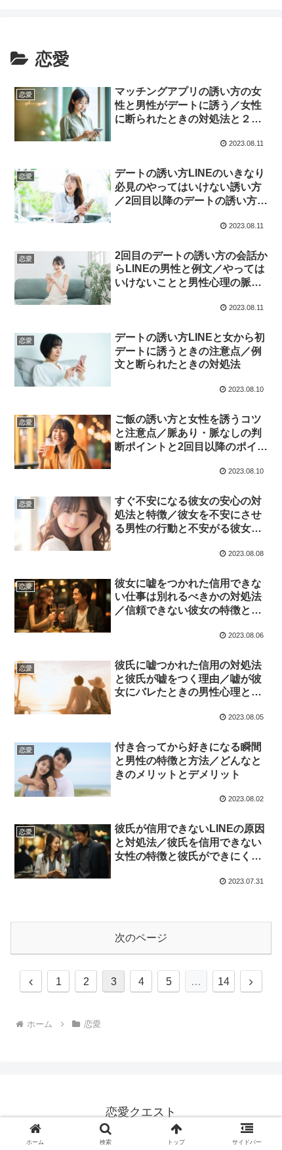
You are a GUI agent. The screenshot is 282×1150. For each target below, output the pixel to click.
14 (224, 981)
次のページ (141, 937)
